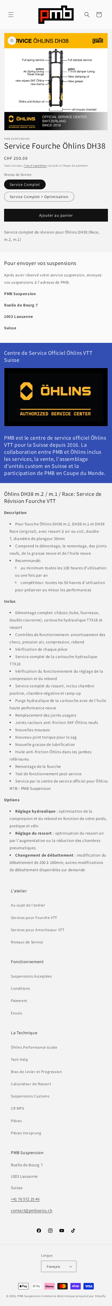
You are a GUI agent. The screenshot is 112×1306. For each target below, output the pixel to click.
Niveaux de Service (27, 942)
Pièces (16, 1120)
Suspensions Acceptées (31, 976)
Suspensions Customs (30, 1096)
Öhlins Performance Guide (34, 1047)
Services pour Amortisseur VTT (37, 929)
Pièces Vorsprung (26, 1133)
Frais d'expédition (35, 165)
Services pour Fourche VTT (34, 917)
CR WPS (17, 1108)
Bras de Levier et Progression (36, 1071)
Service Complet (25, 184)
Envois (16, 1013)
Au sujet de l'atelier (28, 905)
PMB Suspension (29, 1296)
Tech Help (19, 1059)
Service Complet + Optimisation (39, 196)
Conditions (20, 988)
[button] (11, 15)
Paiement (19, 1000)
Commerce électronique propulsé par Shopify (73, 1296)
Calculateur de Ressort (31, 1083)
